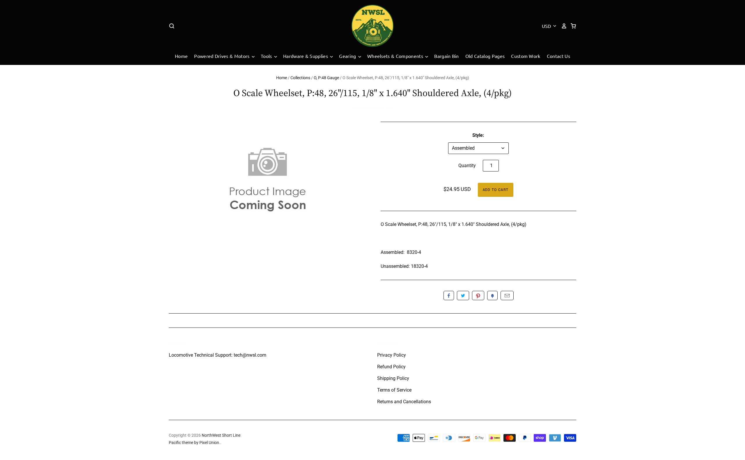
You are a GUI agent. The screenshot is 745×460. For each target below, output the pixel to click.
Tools (267, 56)
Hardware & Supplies (306, 56)
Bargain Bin (446, 56)
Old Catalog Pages (485, 56)
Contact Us (558, 56)
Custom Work (525, 56)
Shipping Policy (393, 378)
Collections (300, 77)
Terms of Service (394, 390)
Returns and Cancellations (404, 401)
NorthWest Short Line (372, 108)
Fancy (492, 295)
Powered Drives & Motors (222, 56)
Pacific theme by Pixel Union (194, 442)
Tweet (463, 295)
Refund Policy (391, 366)
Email (507, 295)
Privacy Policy (391, 355)
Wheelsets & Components (395, 56)
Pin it (478, 295)
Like (449, 295)
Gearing (348, 56)
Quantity (467, 165)
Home (181, 56)
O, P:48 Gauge (326, 77)
